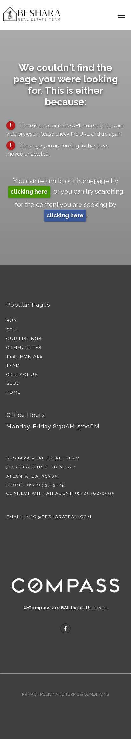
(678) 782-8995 (94, 493)
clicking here (29, 191)
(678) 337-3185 (46, 485)
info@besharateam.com (58, 516)
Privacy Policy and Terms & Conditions (65, 694)
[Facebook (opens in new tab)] (65, 628)
